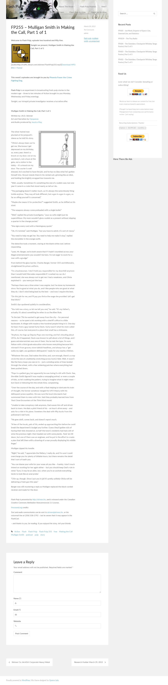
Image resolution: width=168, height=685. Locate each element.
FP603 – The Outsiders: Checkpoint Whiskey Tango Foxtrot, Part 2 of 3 (137, 53)
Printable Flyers (57, 12)
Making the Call (66, 532)
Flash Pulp (14, 6)
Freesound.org (16, 508)
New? (103, 7)
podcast (29, 535)
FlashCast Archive (98, 12)
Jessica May (37, 122)
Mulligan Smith (17, 535)
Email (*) (17, 610)
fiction (17, 532)
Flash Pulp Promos (88, 7)
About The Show (66, 7)
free (55, 532)
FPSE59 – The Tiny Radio (127, 39)
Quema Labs (54, 680)
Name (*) (17, 599)
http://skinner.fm (39, 500)
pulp (36, 535)
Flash (24, 532)
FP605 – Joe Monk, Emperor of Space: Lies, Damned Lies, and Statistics (134, 32)
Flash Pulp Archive (77, 12)
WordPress (26, 680)
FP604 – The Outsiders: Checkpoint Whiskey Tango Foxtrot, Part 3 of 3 (137, 45)
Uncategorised (94, 41)
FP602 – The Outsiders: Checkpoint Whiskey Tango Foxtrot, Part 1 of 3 (137, 61)
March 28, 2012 (90, 26)
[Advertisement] (137, 200)
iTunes (19, 68)
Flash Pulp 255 (45, 532)
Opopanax (34, 119)
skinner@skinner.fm (55, 512)
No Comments (89, 30)
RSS (13, 68)
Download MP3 (68, 65)
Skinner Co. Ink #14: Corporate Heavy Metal (31, 662)
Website (17, 621)
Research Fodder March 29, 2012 (88, 662)
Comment (18, 572)
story (42, 535)
